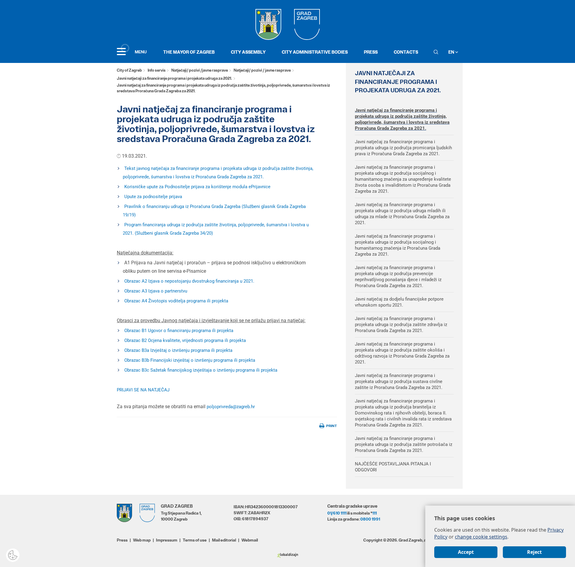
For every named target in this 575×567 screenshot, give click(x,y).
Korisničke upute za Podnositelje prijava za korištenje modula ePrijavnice (197, 186)
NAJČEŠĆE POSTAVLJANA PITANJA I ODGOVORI (393, 467)
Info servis (157, 70)
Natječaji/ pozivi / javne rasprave (262, 70)
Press (371, 52)
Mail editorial (224, 540)
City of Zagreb (129, 70)
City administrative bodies (315, 52)
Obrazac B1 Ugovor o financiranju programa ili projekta (178, 330)
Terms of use (195, 540)
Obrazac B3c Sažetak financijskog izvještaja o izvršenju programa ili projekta (201, 370)
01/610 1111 (336, 513)
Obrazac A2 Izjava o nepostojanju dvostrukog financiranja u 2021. (189, 281)
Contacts (406, 52)
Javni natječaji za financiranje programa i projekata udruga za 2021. (174, 78)
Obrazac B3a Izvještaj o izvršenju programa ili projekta (178, 350)
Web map (142, 540)
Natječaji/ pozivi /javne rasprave (199, 70)
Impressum (166, 540)
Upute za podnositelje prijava (153, 196)
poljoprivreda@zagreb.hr (231, 406)
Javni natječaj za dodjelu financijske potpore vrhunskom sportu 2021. (399, 302)
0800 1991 (370, 519)
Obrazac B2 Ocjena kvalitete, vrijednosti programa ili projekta (185, 340)
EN (451, 52)
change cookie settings (481, 536)
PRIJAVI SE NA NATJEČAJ (143, 390)
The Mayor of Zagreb (189, 52)
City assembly (248, 52)
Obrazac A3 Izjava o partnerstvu (155, 291)
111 (374, 513)
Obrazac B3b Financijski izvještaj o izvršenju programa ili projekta (189, 360)
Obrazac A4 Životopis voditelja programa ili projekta (177, 301)
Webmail (249, 540)
